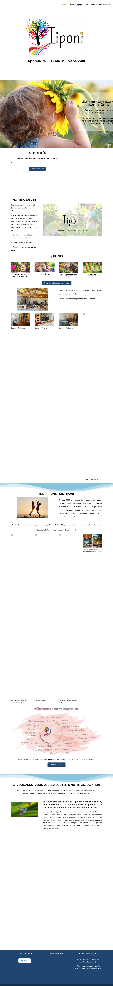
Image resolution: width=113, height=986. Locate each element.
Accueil (64, 4)
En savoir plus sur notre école (56, 283)
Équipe (79, 4)
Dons (87, 4)
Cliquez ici (24, 960)
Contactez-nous (56, 765)
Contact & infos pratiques (100, 4)
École (72, 4)
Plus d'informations (37, 169)
